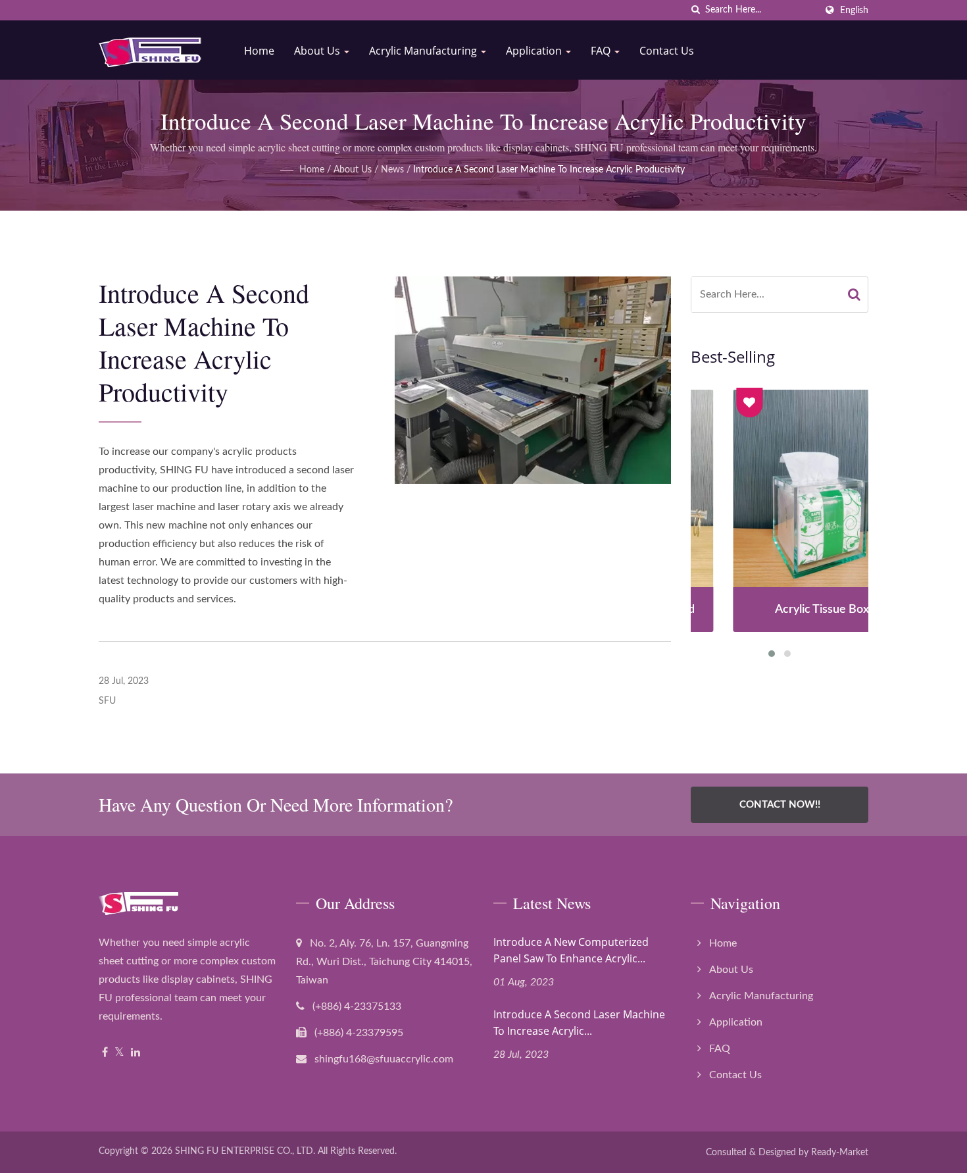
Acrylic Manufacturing (424, 50)
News (392, 169)
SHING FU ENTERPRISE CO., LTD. (245, 1151)
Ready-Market (839, 1152)
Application (535, 50)
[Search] (854, 294)
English (854, 10)
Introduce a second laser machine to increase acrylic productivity (549, 169)
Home (259, 50)
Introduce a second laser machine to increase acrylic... (579, 1022)
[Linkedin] (135, 1052)
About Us (318, 50)
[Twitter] (119, 1052)
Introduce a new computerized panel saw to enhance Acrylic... (571, 950)
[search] (695, 10)
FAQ (602, 50)
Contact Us (666, 50)
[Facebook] (105, 1052)
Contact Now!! (779, 805)
